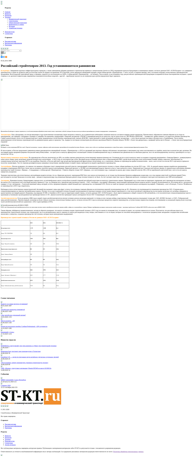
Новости (8, 13)
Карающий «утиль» (7, 332)
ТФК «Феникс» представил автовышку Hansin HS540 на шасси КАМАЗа (26, 368)
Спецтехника (13, 21)
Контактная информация (13, 43)
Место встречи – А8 (8, 321)
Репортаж (8, 15)
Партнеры (8, 45)
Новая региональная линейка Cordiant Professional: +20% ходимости (24, 326)
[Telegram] (4, 57)
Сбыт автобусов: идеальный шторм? (13, 315)
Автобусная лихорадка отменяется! (13, 309)
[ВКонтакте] (2, 57)
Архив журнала (10, 445)
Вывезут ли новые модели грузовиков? (14, 304)
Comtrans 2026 (6, 385)
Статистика (9, 33)
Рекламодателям (10, 41)
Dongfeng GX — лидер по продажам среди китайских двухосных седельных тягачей (30, 357)
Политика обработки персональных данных (128, 451)
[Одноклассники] (6, 57)
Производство (10, 32)
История (12, 26)
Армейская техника (15, 28)
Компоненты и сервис (16, 24)
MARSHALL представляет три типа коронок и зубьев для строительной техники (28, 346)
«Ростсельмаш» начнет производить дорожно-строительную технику (24, 363)
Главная (7, 12)
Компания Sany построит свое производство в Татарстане (21, 351)
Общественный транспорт (18, 23)
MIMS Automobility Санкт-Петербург (13, 380)
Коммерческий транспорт (17, 19)
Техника (8, 17)
